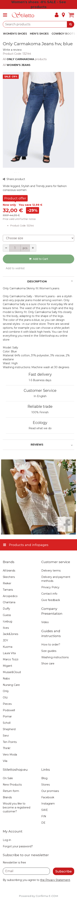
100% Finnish (40, 412)
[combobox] (38, 24)
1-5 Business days (40, 380)
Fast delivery (40, 374)
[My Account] (56, 15)
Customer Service (40, 390)
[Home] (23, 15)
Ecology (40, 422)
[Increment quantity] (33, 248)
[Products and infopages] (6, 15)
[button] (12, 49)
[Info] (63, 15)
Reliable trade (40, 406)
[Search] (70, 24)
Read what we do (40, 428)
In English (40, 396)
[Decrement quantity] (6, 248)
